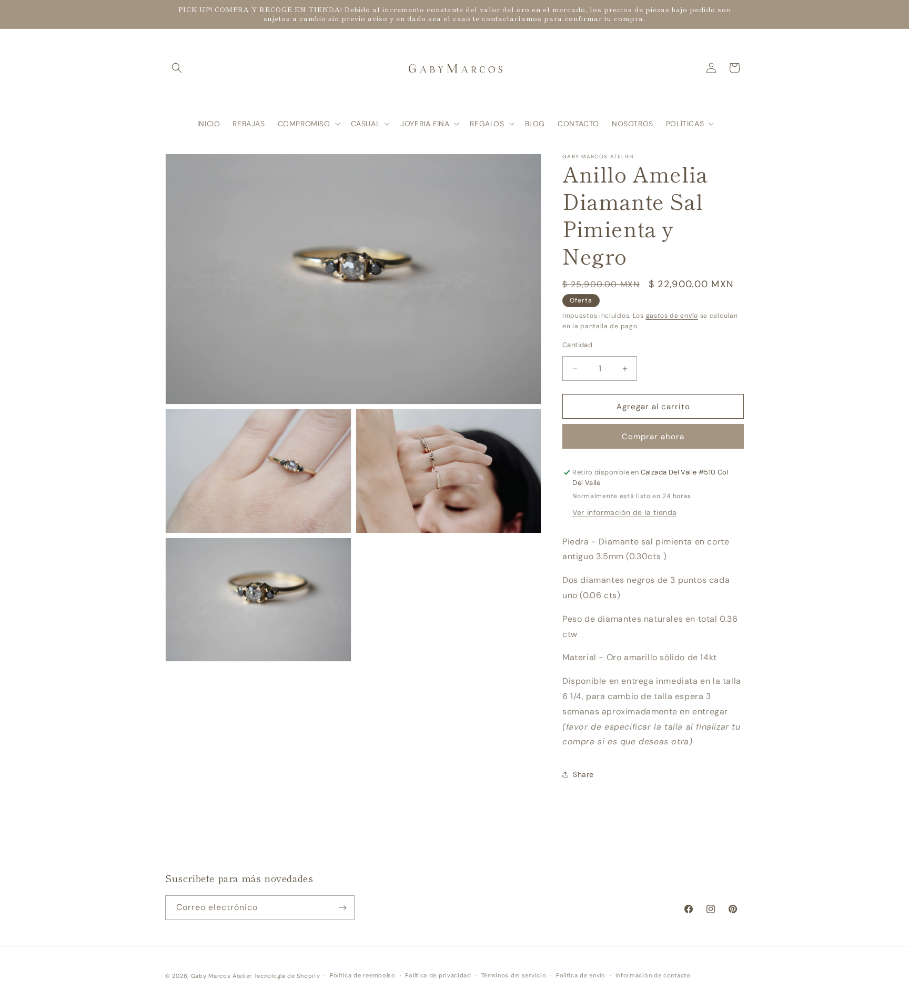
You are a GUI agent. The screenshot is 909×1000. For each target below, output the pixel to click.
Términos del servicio (514, 975)
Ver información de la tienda (624, 512)
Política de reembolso (363, 975)
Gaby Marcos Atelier (221, 975)
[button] (176, 67)
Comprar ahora (653, 436)
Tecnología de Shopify (287, 975)
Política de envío (580, 975)
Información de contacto (653, 975)
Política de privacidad (438, 975)
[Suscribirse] (342, 907)
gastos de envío (672, 315)
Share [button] (583, 774)
